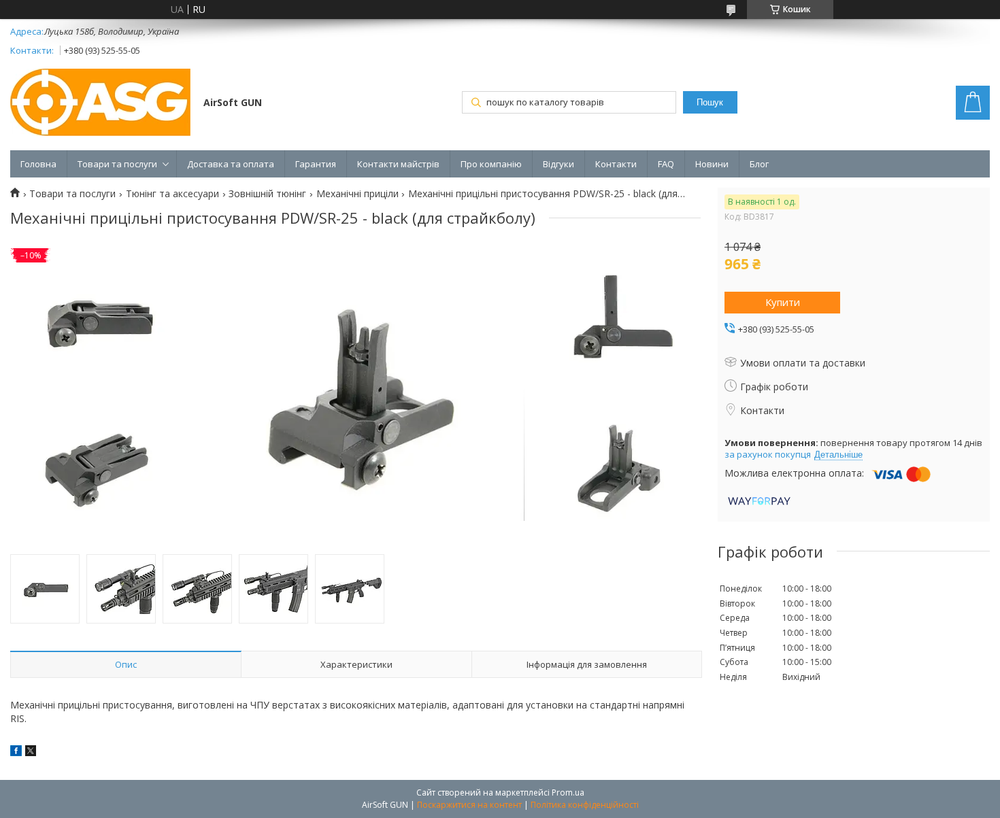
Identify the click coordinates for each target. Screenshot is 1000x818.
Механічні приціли (357, 194)
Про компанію (491, 164)
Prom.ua (568, 792)
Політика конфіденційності (585, 805)
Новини (712, 164)
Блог (759, 164)
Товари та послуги (117, 164)
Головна (38, 164)
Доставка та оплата (230, 164)
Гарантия (315, 164)
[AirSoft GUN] (100, 104)
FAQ (666, 164)
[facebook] (16, 752)
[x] (30, 752)
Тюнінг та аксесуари (172, 194)
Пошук (710, 102)
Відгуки (558, 164)
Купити (782, 302)
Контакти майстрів (398, 164)
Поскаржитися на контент (469, 805)
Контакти (616, 164)
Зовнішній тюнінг (267, 194)
